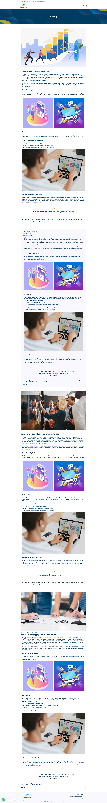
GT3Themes (29, 233)
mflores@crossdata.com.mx (40, 1)
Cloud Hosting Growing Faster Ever (35, 71)
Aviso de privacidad (72, 5)
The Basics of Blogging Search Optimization (38, 635)
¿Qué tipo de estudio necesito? (51, 5)
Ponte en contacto (63, 5)
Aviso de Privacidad (60, 801)
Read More (25, 384)
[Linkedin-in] (84, 1)
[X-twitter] (23, 800)
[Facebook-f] (82, 1)
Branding (33, 431)
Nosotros (35, 5)
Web (36, 632)
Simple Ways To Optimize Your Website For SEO (40, 434)
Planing (37, 69)
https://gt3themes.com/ (27, 235)
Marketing (34, 69)
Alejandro (29, 69)
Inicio (31, 5)
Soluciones (40, 5)
